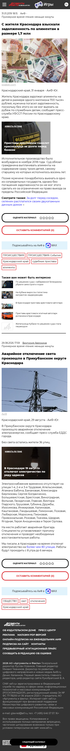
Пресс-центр (47, 630)
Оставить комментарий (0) (35, 230)
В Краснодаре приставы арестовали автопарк (39, 303)
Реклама (9, 634)
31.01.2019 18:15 (10, 13)
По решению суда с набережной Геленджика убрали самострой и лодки (39, 283)
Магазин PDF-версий (31, 634)
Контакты (38, 644)
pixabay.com (9, 84)
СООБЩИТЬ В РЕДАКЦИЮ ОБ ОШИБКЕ (27, 653)
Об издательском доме (19, 630)
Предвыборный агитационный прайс (29, 648)
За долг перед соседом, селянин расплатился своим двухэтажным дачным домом (31, 201)
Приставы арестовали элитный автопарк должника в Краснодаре (36, 314)
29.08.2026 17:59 (11, 342)
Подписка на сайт (16, 644)
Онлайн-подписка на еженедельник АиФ (32, 639)
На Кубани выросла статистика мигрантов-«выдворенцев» (31, 293)
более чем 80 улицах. (41, 547)
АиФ (4, 414)
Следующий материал (33, 742)
